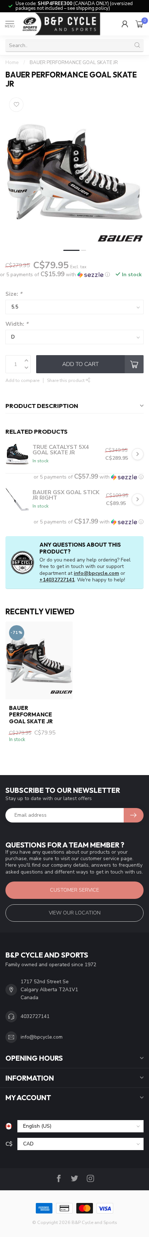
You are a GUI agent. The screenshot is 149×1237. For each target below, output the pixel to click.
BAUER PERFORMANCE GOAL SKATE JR (74, 62)
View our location (75, 912)
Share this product (66, 380)
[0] (140, 24)
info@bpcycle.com (96, 573)
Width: (16, 324)
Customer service (74, 890)
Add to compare (22, 380)
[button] (55, 274)
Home (12, 62)
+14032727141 (56, 579)
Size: (13, 294)
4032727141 (35, 1016)
